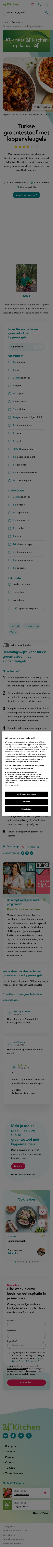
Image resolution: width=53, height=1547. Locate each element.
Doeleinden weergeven (26, 794)
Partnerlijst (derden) (12, 785)
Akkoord (26, 802)
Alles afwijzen (26, 809)
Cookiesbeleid (32, 762)
